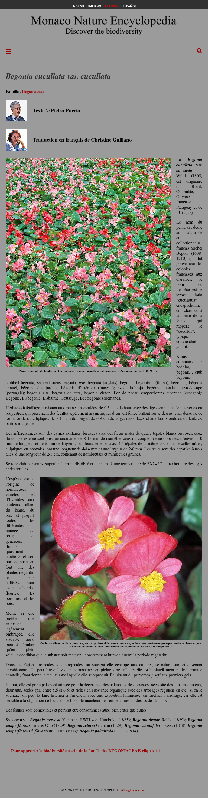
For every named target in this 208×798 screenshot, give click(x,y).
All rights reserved (134, 790)
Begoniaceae (33, 91)
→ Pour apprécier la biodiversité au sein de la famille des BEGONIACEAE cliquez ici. (83, 750)
